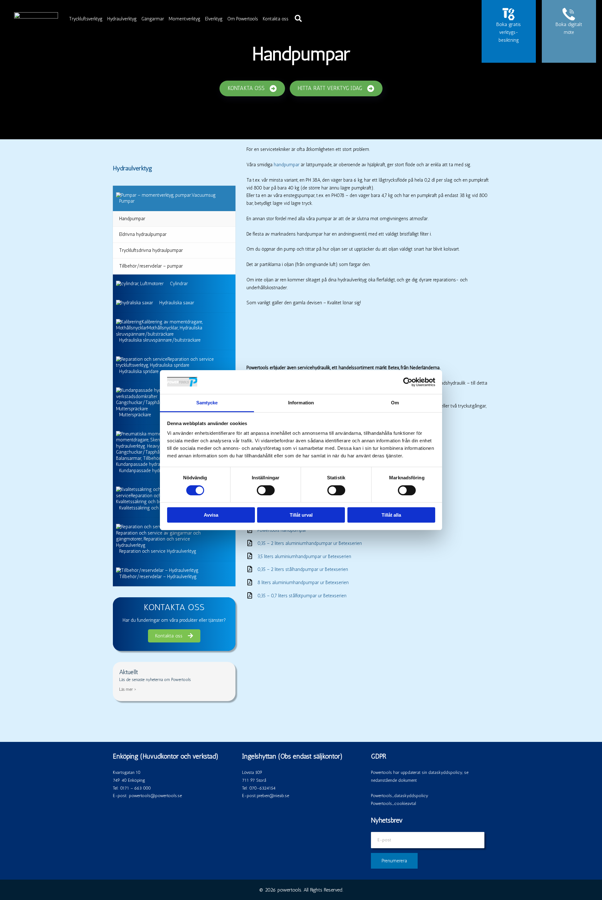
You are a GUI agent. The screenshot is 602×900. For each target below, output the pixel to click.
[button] (299, 18)
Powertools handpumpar (281, 530)
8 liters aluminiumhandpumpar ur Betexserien (303, 582)
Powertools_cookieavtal (393, 803)
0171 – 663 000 (135, 788)
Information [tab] (301, 402)
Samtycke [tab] (207, 402)
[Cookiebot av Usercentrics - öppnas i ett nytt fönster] (407, 382)
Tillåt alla (391, 515)
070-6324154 (262, 788)
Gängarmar (152, 19)
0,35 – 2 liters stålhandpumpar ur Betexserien (302, 569)
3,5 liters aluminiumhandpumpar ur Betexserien (304, 556)
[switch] (266, 490)
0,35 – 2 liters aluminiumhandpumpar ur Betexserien (309, 543)
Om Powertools (242, 19)
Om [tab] (395, 402)
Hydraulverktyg (122, 19)
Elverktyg (214, 19)
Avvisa (211, 515)
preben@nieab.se (273, 795)
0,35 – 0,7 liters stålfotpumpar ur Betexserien (301, 596)
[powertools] (36, 18)
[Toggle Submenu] (224, 198)
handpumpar (286, 165)
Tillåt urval (301, 515)
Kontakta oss (275, 19)
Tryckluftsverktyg (86, 19)
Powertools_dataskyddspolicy (399, 795)
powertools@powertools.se (155, 795)
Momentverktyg (184, 19)
